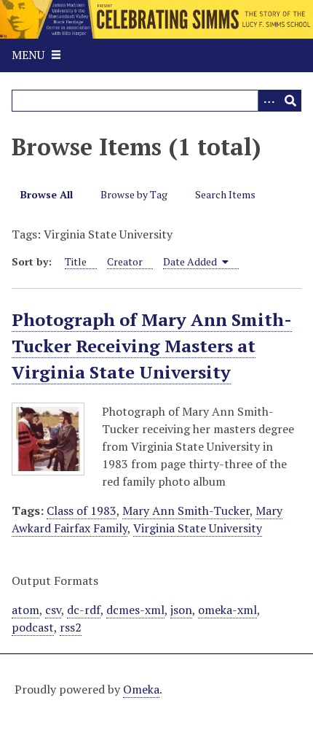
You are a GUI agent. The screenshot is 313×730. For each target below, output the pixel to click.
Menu (28, 55)
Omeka (141, 689)
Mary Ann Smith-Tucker (186, 510)
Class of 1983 (81, 510)
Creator (125, 261)
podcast (33, 627)
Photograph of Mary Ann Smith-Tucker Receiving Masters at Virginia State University (152, 346)
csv (53, 610)
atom (25, 610)
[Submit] (290, 101)
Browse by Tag (133, 194)
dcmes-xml (135, 610)
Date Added (191, 261)
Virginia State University (197, 528)
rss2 (71, 627)
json (181, 610)
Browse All (46, 194)
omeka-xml (227, 610)
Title (76, 261)
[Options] (269, 101)
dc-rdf (83, 610)
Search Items (225, 194)
